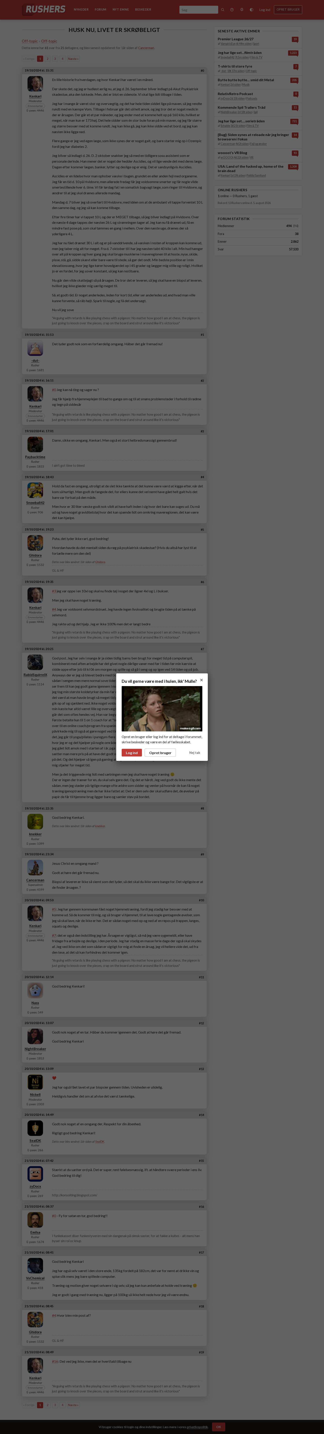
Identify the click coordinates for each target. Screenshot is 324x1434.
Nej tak (194, 753)
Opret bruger (160, 753)
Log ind (132, 753)
